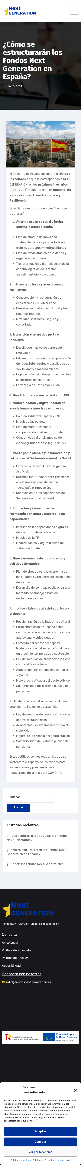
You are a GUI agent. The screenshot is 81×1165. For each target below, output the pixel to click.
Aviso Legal (64, 1160)
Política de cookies (21, 1160)
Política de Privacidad (44, 1160)
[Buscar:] (30, 797)
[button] (75, 1090)
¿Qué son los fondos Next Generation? (35, 864)
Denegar (41, 1141)
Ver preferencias (40, 1152)
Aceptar (40, 1131)
